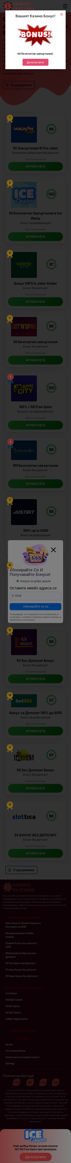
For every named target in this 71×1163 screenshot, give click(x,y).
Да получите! (35, 62)
